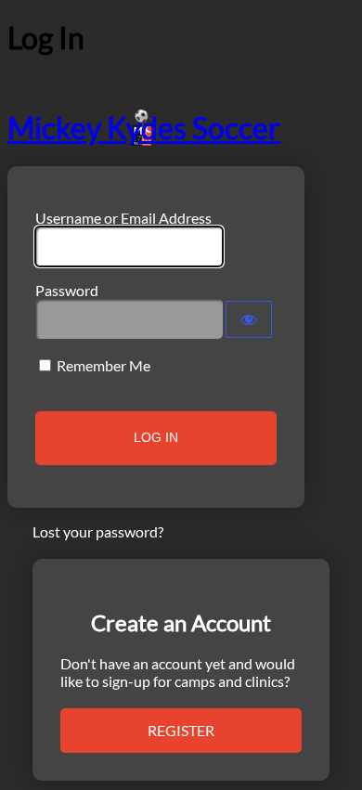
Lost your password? (97, 531)
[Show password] (249, 319)
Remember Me (103, 365)
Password (66, 290)
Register (181, 730)
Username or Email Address (123, 218)
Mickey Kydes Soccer (143, 128)
